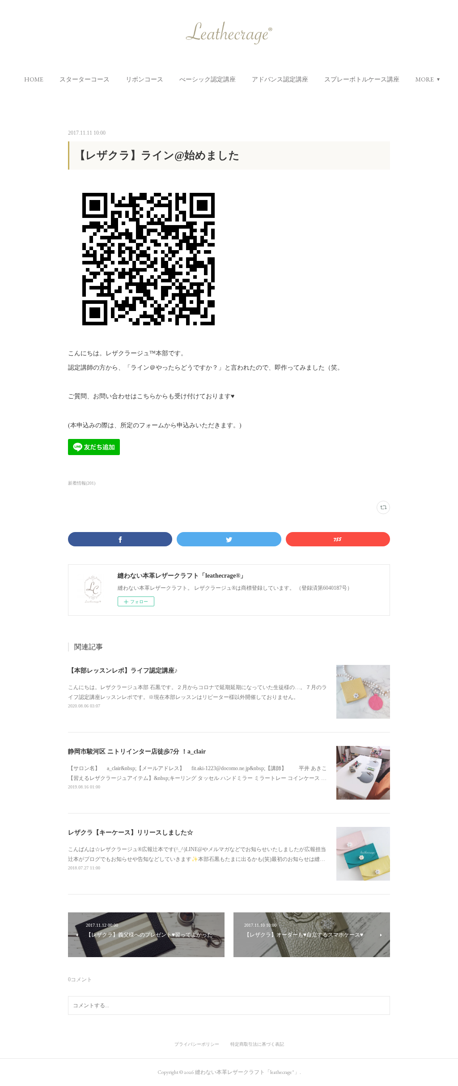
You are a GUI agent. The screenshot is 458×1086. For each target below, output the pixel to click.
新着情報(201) (81, 483)
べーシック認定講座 (207, 79)
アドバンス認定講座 (280, 79)
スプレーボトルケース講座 (361, 79)
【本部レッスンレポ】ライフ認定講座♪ (123, 670)
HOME (33, 79)
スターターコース (84, 79)
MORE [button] (425, 79)
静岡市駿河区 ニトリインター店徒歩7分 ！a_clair (137, 751)
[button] (33, 79)
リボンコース (144, 79)
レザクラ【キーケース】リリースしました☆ (130, 832)
